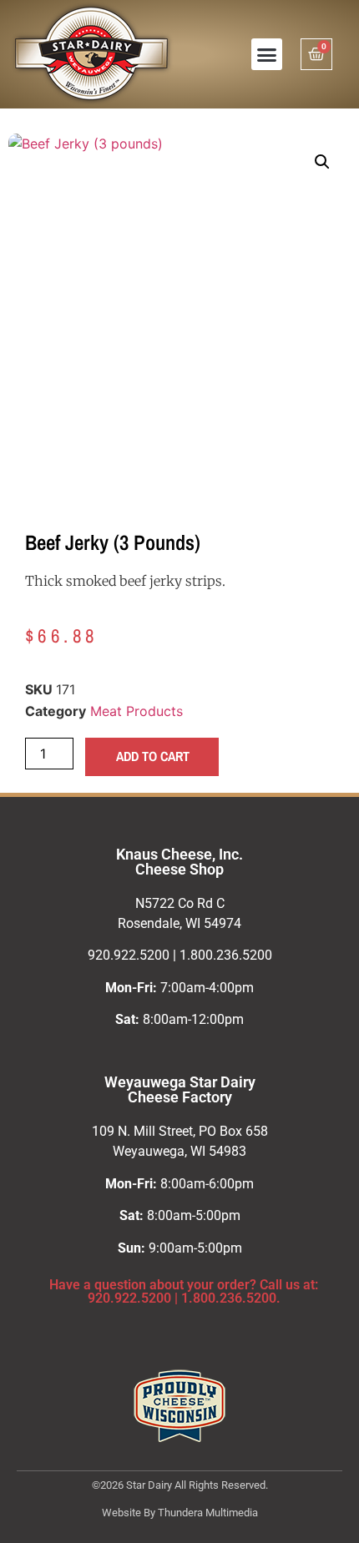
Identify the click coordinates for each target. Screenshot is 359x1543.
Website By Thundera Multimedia (180, 1512)
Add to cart (153, 756)
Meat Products (136, 711)
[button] (267, 54)
